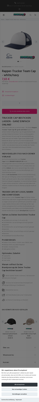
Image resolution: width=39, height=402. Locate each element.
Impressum (19, 400)
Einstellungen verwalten (19, 394)
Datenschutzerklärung (8, 400)
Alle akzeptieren (19, 384)
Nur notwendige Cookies (19, 389)
